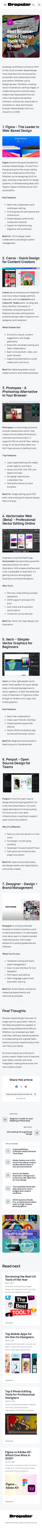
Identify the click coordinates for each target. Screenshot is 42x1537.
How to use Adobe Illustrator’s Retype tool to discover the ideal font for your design (24, 1176)
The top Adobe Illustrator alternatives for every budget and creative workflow (24, 1189)
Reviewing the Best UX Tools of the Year (20, 1277)
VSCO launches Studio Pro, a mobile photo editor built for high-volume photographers (25, 1203)
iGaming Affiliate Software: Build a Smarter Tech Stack (24, 1151)
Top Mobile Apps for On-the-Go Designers (19, 1335)
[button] (5, 5)
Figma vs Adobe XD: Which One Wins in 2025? (18, 1455)
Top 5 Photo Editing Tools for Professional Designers (20, 1394)
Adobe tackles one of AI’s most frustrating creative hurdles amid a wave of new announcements (24, 1163)
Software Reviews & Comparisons (21, 22)
